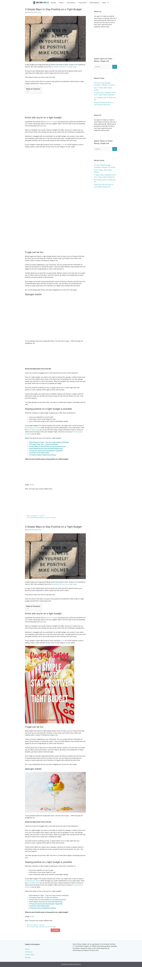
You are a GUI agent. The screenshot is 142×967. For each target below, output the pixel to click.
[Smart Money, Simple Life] (41, 2)
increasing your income (32, 427)
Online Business (94, 2)
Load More (55, 930)
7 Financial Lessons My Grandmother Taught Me (46, 451)
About (104, 2)
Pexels (32, 484)
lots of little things (33, 430)
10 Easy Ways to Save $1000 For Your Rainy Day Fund (47, 446)
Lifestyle (53, 2)
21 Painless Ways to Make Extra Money (42, 455)
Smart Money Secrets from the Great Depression (46, 448)
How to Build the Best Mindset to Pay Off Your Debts (41, 517)
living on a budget (51, 121)
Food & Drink (82, 2)
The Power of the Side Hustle (39, 453)
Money (61, 2)
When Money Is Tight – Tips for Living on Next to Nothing (49, 442)
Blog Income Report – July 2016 (35, 515)
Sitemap (27, 957)
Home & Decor (71, 2)
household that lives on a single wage (64, 67)
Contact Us (28, 952)
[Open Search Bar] (108, 2)
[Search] (114, 67)
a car (62, 144)
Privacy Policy (29, 954)
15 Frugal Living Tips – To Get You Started (43, 444)
